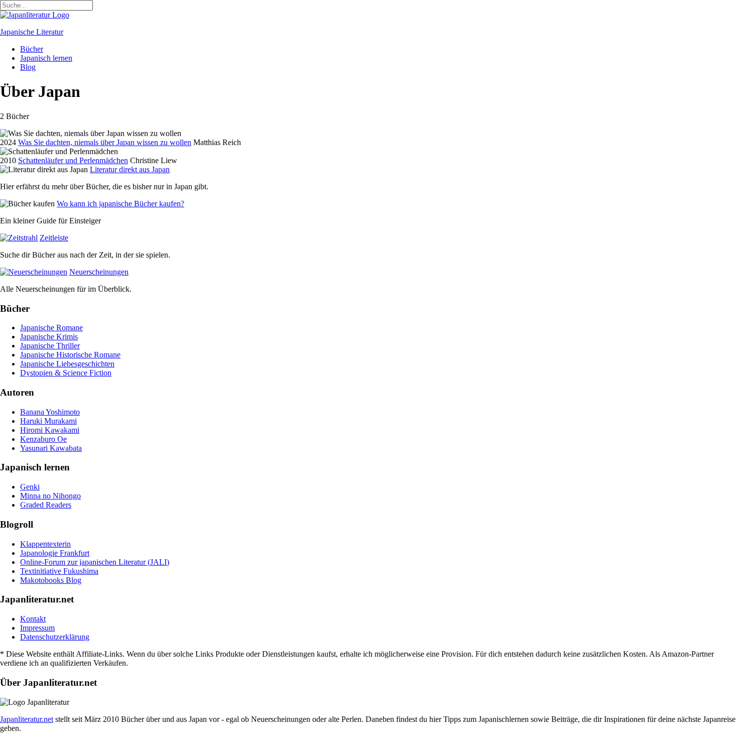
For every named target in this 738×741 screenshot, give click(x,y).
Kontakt (33, 618)
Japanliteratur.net (26, 719)
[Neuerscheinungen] (33, 272)
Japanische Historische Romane (70, 354)
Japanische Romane (51, 327)
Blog (28, 67)
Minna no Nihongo (50, 495)
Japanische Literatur (31, 32)
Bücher (31, 49)
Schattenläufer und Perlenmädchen (73, 160)
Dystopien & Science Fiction (65, 372)
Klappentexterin (45, 544)
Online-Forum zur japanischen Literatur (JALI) (94, 562)
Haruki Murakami (48, 421)
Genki (30, 486)
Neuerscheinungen (99, 272)
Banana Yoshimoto (50, 412)
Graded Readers (45, 505)
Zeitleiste (54, 237)
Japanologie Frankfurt (54, 553)
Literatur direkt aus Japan (130, 169)
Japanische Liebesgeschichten (67, 363)
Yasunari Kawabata (51, 448)
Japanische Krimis (49, 336)
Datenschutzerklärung (54, 637)
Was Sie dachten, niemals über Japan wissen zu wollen (104, 142)
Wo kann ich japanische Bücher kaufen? (120, 203)
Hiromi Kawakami (49, 430)
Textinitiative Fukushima (59, 571)
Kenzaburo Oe (43, 439)
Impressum (37, 628)
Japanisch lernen (46, 58)
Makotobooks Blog (50, 580)
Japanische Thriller (50, 345)
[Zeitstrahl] (19, 237)
